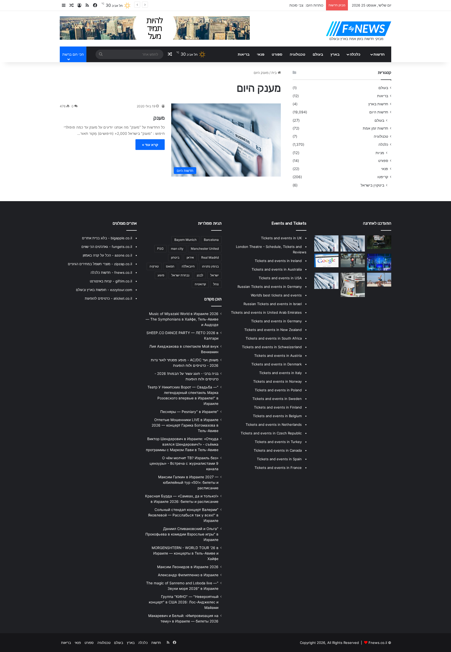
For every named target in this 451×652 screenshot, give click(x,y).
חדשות (379, 54)
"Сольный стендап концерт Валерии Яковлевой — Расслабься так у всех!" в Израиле (183, 515)
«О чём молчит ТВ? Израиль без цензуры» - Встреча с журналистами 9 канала (184, 463)
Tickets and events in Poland (278, 390)
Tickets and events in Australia (277, 269)
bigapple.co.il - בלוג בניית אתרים (107, 238)
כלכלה (355, 54)
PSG (160, 249)
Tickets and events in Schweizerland (272, 347)
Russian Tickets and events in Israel (273, 304)
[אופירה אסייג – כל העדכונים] (379, 279)
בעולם (318, 54)
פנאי (260, 54)
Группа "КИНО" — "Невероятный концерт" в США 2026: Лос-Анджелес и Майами (183, 602)
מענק (159, 118)
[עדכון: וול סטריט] (353, 243)
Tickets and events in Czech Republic (271, 433)
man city (177, 249)
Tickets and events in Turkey (278, 442)
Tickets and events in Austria (278, 355)
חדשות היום (378, 112)
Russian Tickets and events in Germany (270, 286)
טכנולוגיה (297, 54)
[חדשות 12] (326, 281)
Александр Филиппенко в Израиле (188, 575)
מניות (380, 152)
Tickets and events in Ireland (278, 261)
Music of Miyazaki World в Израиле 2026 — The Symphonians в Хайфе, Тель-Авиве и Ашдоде (182, 319)
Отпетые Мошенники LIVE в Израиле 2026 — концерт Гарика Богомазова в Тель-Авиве (185, 425)
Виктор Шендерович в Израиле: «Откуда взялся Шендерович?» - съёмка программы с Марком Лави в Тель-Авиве (182, 444)
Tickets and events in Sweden (277, 399)
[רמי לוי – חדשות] (353, 285)
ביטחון (175, 257)
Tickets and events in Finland (278, 407)
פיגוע (161, 275)
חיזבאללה (188, 266)
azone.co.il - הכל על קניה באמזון (107, 255)
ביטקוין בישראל (372, 185)
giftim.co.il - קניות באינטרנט (111, 281)
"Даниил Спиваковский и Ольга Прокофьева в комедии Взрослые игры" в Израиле (181, 534)
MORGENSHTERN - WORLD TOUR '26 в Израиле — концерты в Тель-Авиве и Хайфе (185, 553)
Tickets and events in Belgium (277, 416)
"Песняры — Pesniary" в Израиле (189, 412)
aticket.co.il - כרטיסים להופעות (108, 298)
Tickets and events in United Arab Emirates (266, 312)
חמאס (170, 266)
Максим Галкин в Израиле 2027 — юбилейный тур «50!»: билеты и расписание (188, 482)
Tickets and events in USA (280, 278)
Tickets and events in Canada (278, 450)
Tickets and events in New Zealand (273, 330)
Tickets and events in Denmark (276, 364)
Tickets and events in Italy (280, 373)
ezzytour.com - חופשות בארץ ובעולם (104, 290)
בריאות (244, 54)
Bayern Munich (185, 240)
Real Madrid (210, 257)
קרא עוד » (150, 144)
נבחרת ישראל (180, 275)
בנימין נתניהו (210, 266)
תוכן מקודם (213, 299)
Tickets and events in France (278, 467)
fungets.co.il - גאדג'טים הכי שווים (106, 247)
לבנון (200, 275)
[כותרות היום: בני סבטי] (326, 260)
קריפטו (382, 177)
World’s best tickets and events (276, 295)
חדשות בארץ (378, 104)
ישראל (214, 275)
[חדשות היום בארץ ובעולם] (358, 28)
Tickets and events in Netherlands (274, 424)
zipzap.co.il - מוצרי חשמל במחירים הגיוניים (100, 264)
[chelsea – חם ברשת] (379, 262)
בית (274, 73)
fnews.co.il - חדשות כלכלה (111, 272)
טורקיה (154, 266)
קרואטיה (200, 284)
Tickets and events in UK (281, 238)
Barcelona (211, 240)
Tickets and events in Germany (276, 321)
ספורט (277, 54)
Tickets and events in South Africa (274, 338)
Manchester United (205, 249)
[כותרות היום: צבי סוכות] (379, 242)
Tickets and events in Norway (277, 381)
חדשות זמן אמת (375, 128)
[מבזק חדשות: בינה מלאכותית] (353, 260)
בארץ (335, 54)
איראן (190, 257)
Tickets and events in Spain (279, 459)
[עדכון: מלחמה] (326, 243)
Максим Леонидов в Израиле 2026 (187, 567)
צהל (216, 284)
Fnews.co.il (378, 643)
